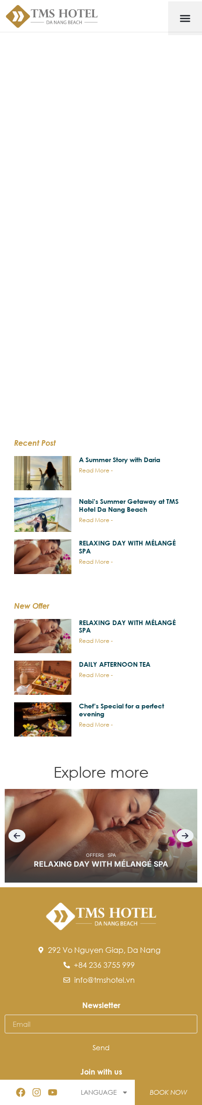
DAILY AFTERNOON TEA (114, 664)
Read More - (96, 470)
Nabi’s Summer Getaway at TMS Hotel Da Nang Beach (129, 505)
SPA (112, 855)
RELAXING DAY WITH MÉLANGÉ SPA (127, 547)
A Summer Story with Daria (119, 460)
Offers (95, 855)
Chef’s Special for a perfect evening (121, 710)
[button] (185, 18)
